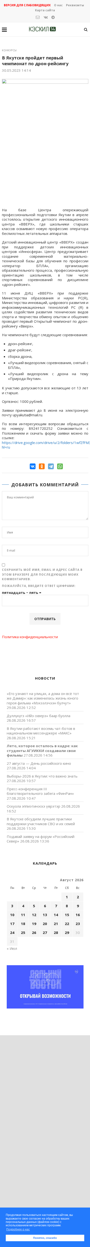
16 (78, 914)
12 (34, 914)
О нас (58, 5)
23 (78, 923)
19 (34, 923)
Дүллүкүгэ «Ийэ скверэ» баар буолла (38, 715)
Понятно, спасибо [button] (45, 1237)
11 (23, 914)
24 (12, 932)
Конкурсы (9, 50)
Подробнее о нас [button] (18, 1229)
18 (23, 923)
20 (45, 923)
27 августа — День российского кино (39, 763)
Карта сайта (45, 10)
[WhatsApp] (60, 466)
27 (45, 932)
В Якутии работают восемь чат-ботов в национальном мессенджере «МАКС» (41, 731)
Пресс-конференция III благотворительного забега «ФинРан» (40, 791)
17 (12, 923)
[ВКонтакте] (33, 466)
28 (56, 932)
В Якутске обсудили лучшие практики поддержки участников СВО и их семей (41, 821)
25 (23, 932)
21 (56, 923)
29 (67, 932)
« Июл (12, 948)
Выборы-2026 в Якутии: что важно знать (42, 776)
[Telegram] (51, 466)
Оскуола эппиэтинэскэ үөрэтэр (33, 806)
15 (67, 914)
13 (45, 914)
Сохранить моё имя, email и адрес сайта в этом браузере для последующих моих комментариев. (42, 574)
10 (12, 914)
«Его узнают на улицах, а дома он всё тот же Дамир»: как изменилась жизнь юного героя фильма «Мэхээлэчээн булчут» (43, 698)
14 (56, 914)
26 (34, 932)
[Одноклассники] (42, 466)
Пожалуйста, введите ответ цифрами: (39, 586)
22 (67, 923)
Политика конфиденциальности (30, 636)
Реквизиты (75, 5)
